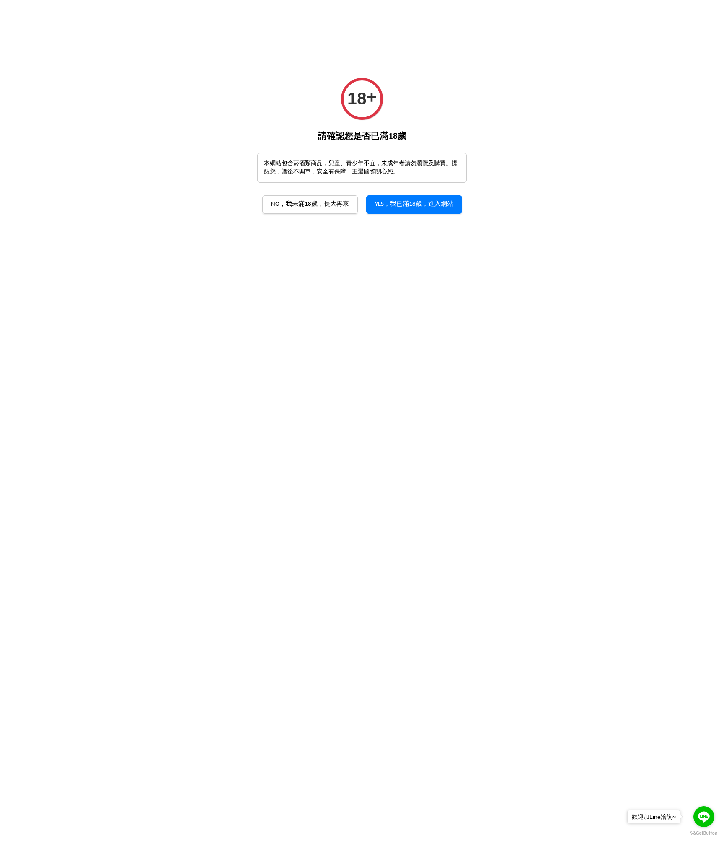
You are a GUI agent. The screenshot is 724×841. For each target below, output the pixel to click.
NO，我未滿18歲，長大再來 (310, 204)
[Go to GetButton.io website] (703, 832)
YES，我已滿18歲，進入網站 (414, 204)
